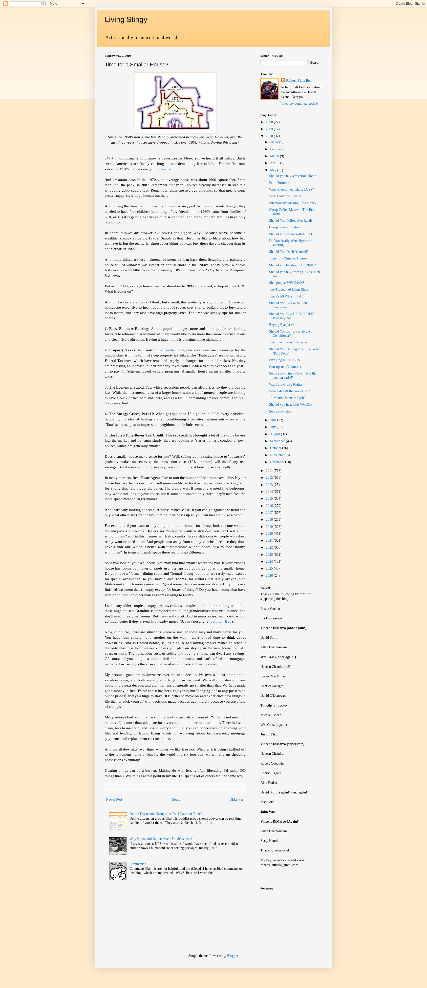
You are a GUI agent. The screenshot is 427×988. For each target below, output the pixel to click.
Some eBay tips (280, 411)
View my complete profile (299, 103)
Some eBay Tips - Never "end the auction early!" (292, 375)
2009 (270, 129)
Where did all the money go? (289, 391)
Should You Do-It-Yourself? (289, 252)
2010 (270, 136)
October (276, 448)
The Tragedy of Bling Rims (288, 289)
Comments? (137, 864)
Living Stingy (126, 19)
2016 (270, 506)
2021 (270, 540)
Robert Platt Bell (299, 80)
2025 (270, 568)
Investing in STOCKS (284, 360)
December (277, 462)
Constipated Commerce (285, 367)
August (275, 434)
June (273, 420)
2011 (270, 471)
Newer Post (114, 799)
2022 (270, 547)
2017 (270, 512)
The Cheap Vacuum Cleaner (288, 342)
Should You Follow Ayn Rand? (290, 220)
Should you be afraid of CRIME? (292, 265)
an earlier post (172, 350)
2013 (270, 485)
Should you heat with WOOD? (290, 404)
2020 (270, 533)
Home (176, 799)
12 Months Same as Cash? (287, 398)
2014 (270, 492)
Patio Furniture (279, 183)
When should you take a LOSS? (291, 189)
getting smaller (159, 169)
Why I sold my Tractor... (286, 196)
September (278, 441)
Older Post (237, 799)
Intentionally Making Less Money (292, 203)
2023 (270, 554)
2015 (270, 498)
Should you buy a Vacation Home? (293, 176)
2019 (270, 527)
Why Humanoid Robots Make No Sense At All (161, 839)
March (275, 156)
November (278, 455)
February (277, 149)
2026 (270, 575)
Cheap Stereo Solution (284, 227)
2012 (270, 477)
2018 (270, 519)
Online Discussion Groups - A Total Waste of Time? (165, 814)
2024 (270, 561)
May (273, 170)
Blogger (232, 956)
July (273, 427)
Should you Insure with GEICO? (292, 234)
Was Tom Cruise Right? (285, 384)
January (276, 142)
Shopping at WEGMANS (287, 283)
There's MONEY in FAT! (286, 296)
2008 (270, 122)
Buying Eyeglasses (282, 325)
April (274, 163)
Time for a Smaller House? (288, 258)
